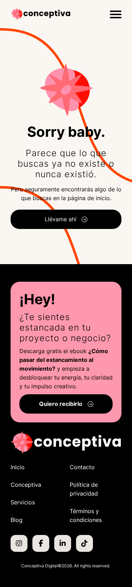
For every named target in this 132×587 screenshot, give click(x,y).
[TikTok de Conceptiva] (84, 543)
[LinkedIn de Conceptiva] (62, 543)
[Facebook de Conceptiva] (40, 543)
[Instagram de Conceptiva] (19, 543)
